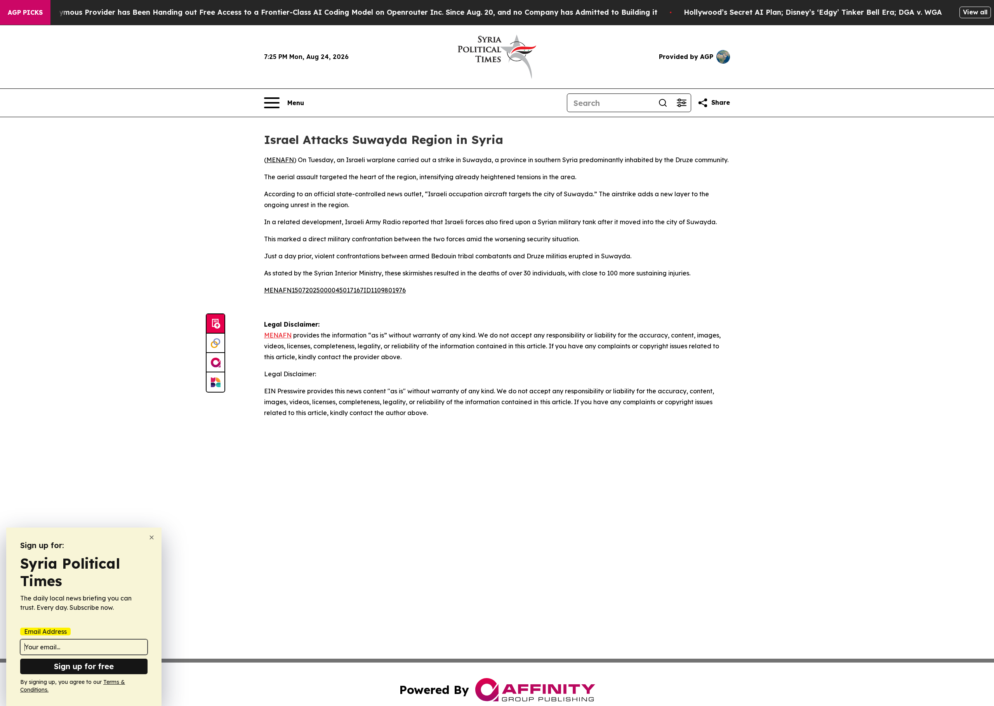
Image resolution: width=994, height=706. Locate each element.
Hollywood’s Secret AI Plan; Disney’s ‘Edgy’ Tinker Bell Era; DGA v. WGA (813, 12)
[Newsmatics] (215, 382)
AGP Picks (25, 12)
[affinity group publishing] (215, 362)
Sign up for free (84, 666)
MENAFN (280, 160)
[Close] (151, 537)
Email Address (45, 631)
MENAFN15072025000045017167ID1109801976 (335, 290)
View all (975, 12)
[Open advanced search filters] (681, 103)
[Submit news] (215, 324)
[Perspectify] (215, 343)
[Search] (662, 103)
